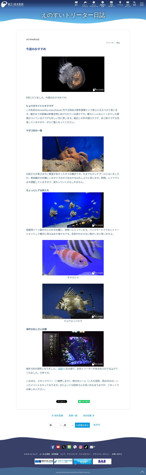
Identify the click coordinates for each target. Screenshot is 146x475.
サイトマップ (72, 454)
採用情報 (54, 454)
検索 (134, 5)
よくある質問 (44, 454)
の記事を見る (82, 425)
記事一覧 (73, 415)
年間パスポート (111, 5)
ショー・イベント (85, 5)
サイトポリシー (85, 454)
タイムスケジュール (94, 5)
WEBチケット (128, 5)
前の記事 (58, 415)
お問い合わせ (117, 454)
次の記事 (87, 415)
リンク (62, 454)
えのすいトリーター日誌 (73, 15)
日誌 (60, 368)
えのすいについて (31, 454)
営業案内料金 (103, 5)
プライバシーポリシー (101, 454)
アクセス (120, 5)
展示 (76, 5)
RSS (98, 424)
